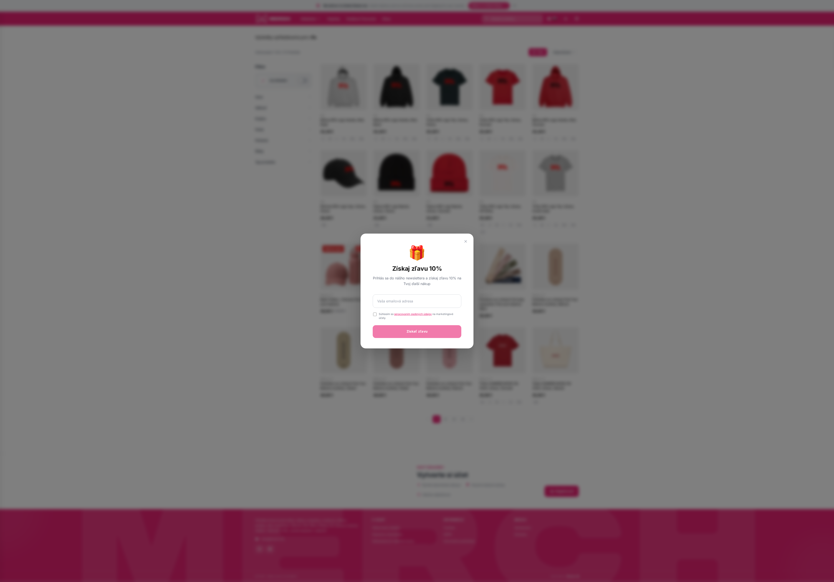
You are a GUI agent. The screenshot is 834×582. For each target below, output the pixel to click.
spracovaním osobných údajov (413, 314)
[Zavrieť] (466, 241)
